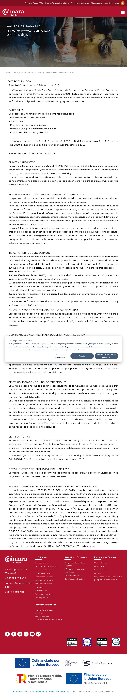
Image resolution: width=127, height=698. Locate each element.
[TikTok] (38, 634)
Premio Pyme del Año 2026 (57, 3)
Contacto (39, 587)
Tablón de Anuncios (23, 72)
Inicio (7, 72)
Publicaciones (41, 591)
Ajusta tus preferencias (60, 356)
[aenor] (72, 642)
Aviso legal (88, 691)
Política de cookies (102, 691)
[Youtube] (32, 634)
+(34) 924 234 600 (15, 578)
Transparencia (41, 563)
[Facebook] (7, 634)
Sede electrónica (14, 591)
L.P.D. (113, 691)
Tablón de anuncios (43, 584)
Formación (99, 566)
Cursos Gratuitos (102, 563)
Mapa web (77, 691)
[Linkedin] (19, 634)
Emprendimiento (101, 570)
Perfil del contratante (44, 580)
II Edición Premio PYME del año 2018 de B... (56, 72)
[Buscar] (123, 3)
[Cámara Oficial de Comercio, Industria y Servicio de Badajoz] (13, 12)
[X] (13, 634)
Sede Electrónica (112, 3)
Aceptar (82, 356)
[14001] (102, 642)
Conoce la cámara (43, 570)
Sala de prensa (41, 598)
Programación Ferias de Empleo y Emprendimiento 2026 (108, 578)
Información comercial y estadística (74, 570)
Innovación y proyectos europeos (45, 611)
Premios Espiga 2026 (34, 3)
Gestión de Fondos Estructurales (26, 691)
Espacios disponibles (44, 594)
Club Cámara (96, 3)
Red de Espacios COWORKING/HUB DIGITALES (48, 618)
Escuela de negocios (80, 3)
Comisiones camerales (45, 577)
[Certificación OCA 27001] (116, 642)
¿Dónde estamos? (43, 573)
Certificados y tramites (74, 579)
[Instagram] (26, 634)
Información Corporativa (46, 566)
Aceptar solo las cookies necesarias (106, 356)
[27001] (87, 642)
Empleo (97, 573)
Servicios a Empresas (73, 575)
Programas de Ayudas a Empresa (74, 564)
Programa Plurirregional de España (57, 691)
